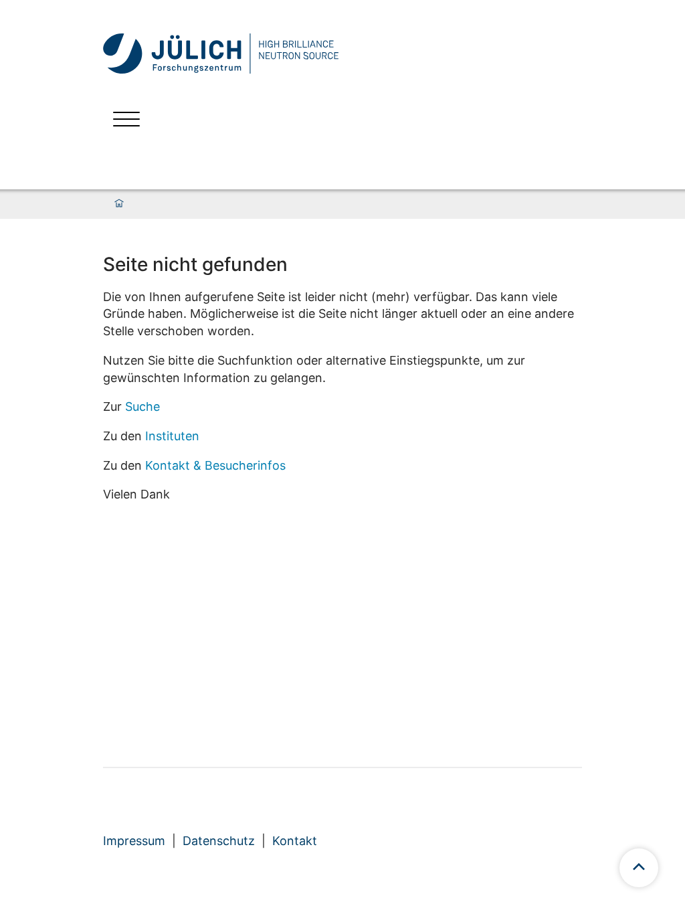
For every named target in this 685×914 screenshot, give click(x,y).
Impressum (134, 841)
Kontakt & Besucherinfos (215, 465)
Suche (142, 406)
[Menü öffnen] (126, 120)
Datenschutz (219, 841)
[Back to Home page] (247, 53)
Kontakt (294, 841)
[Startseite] (119, 204)
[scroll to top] (638, 867)
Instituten (172, 436)
